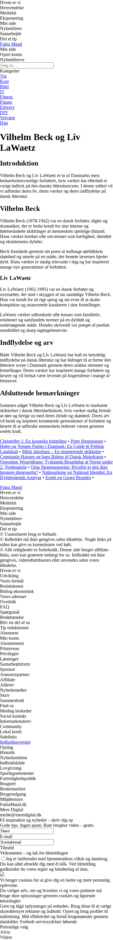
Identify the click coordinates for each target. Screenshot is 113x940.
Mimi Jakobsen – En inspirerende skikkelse (61, 451)
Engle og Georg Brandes (68, 477)
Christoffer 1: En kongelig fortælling (33, 441)
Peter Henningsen (87, 441)
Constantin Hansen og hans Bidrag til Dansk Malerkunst (51, 456)
